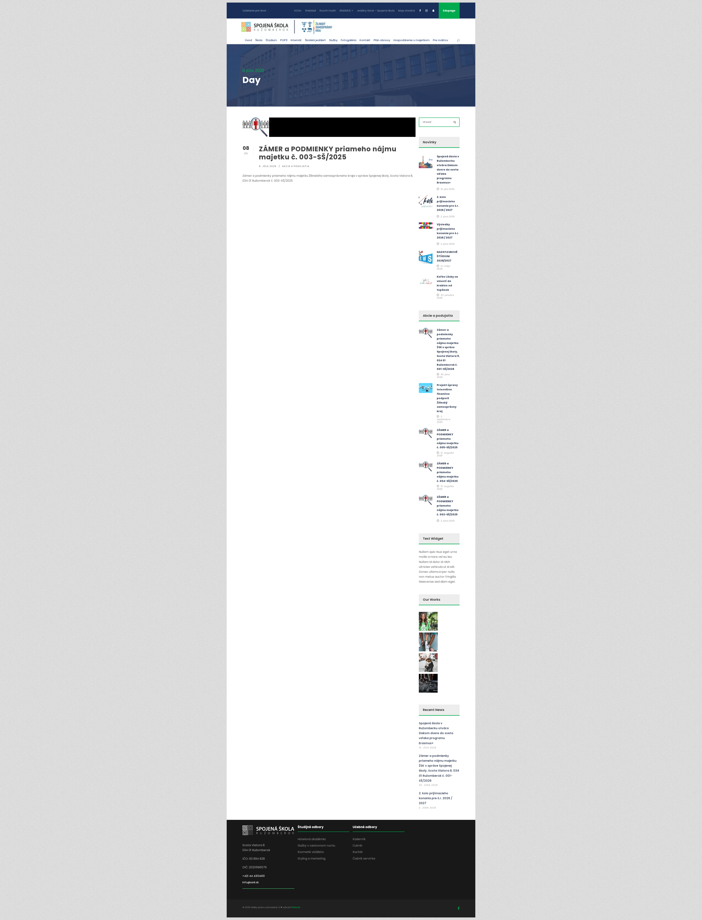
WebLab (295, 907)
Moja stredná (406, 10)
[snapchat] (433, 10)
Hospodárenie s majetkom (411, 40)
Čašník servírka (364, 858)
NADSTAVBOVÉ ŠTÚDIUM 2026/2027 (447, 256)
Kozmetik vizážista (311, 852)
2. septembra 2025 (443, 419)
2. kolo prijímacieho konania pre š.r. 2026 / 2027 (435, 798)
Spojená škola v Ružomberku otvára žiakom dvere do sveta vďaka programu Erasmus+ (448, 169)
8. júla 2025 (267, 166)
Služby (333, 40)
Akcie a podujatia (295, 166)
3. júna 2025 (448, 521)
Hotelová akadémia (312, 839)
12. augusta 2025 (445, 454)
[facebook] (420, 10)
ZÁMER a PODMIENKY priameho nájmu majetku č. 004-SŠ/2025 (447, 472)
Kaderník (359, 839)
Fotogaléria (348, 40)
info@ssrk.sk (250, 882)
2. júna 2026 (448, 216)
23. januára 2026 (445, 296)
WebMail (310, 10)
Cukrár (358, 845)
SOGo (297, 10)
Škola (258, 40)
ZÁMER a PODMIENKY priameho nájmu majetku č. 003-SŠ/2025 (328, 153)
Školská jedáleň (315, 40)
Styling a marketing (311, 858)
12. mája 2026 (443, 267)
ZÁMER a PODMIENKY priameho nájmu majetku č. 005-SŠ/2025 (447, 438)
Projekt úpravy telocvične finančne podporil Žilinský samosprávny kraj (447, 398)
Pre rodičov (440, 40)
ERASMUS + (346, 10)
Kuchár (358, 852)
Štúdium (271, 40)
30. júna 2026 (443, 376)
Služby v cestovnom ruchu (316, 845)
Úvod (248, 40)
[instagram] (426, 10)
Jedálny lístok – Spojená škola (376, 10)
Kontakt (365, 40)
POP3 (283, 40)
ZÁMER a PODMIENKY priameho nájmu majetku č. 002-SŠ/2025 (447, 505)
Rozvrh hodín (328, 10)
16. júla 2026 (447, 189)
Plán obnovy (382, 40)
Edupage (449, 10)
